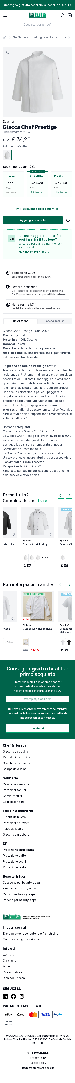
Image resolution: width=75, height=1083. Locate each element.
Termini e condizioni (37, 1052)
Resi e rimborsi (13, 972)
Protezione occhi (14, 861)
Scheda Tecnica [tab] (54, 321)
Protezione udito (14, 855)
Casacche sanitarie (16, 784)
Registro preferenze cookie (38, 1068)
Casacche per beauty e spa (21, 882)
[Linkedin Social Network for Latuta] (5, 996)
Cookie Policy (38, 1062)
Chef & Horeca (15, 745)
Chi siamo (9, 960)
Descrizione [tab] (20, 321)
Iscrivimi (37, 728)
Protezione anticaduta (18, 850)
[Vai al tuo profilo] (62, 15)
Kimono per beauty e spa (19, 888)
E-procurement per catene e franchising (30, 933)
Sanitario (10, 778)
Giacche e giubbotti (16, 834)
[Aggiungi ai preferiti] (68, 220)
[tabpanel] (37, 403)
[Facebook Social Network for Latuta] (13, 996)
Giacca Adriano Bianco (37, 629)
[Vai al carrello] (70, 15)
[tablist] (37, 321)
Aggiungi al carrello (33, 220)
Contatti (9, 954)
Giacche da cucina (15, 751)
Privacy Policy (38, 1057)
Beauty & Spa (14, 877)
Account (9, 966)
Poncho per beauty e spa (20, 900)
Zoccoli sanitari (13, 802)
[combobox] (37, 24)
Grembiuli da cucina (16, 763)
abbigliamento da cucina (50, 37)
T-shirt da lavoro (14, 817)
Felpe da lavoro (13, 828)
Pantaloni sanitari (15, 790)
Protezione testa (14, 867)
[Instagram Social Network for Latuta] (22, 996)
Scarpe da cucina (15, 769)
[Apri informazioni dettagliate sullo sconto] (33, 167)
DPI (5, 844)
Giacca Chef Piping (35, 544)
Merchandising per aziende (21, 939)
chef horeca (20, 37)
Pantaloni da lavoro (16, 823)
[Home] (5, 37)
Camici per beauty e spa (19, 894)
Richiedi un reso (14, 978)
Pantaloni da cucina (16, 757)
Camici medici (12, 796)
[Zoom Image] (8, 52)
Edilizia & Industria (18, 811)
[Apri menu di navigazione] (5, 15)
